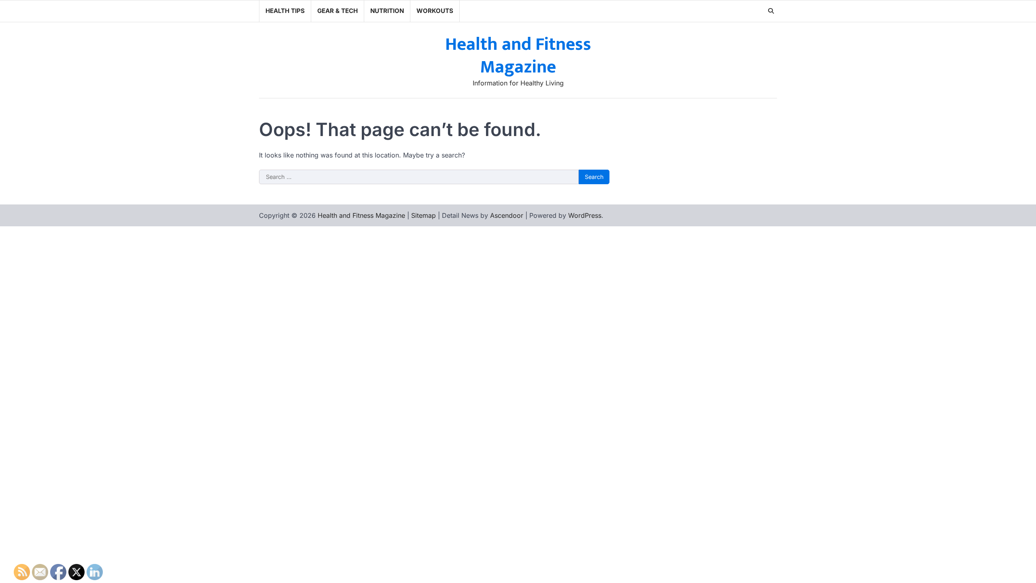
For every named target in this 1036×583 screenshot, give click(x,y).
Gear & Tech (337, 11)
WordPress (584, 215)
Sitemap (423, 215)
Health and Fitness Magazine (518, 56)
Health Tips (285, 11)
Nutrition (387, 11)
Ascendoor (506, 215)
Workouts (434, 11)
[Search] (771, 11)
